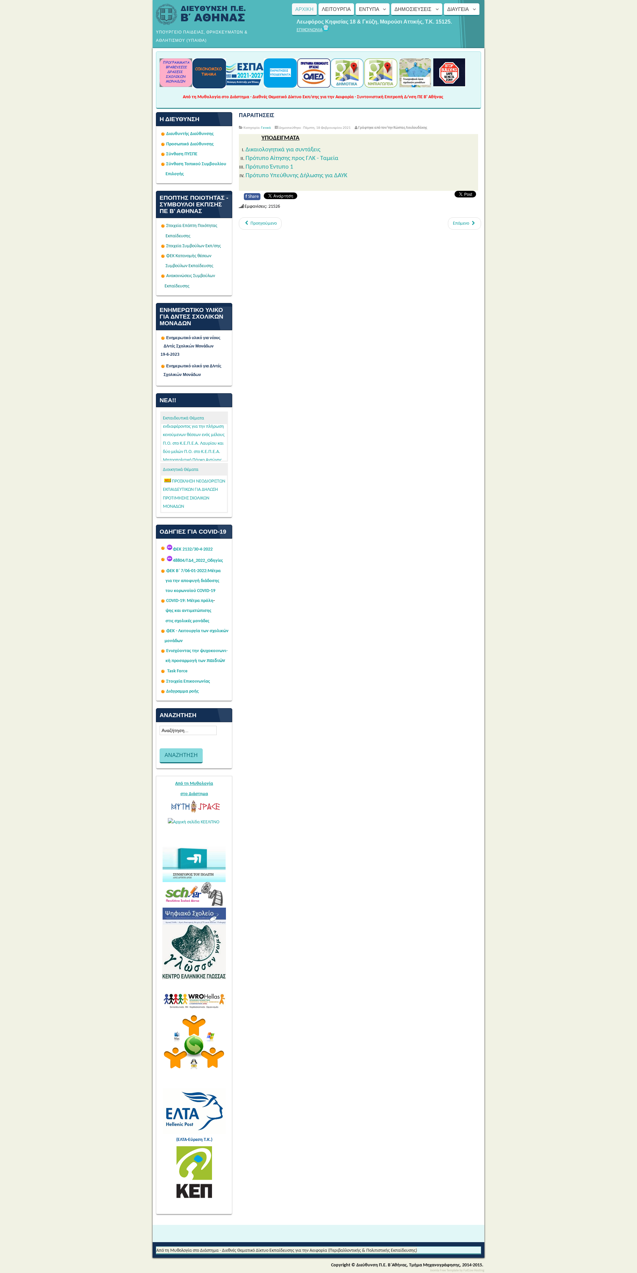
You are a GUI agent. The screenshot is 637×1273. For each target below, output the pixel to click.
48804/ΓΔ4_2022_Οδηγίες (198, 560)
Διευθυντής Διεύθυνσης (190, 133)
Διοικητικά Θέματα (180, 469)
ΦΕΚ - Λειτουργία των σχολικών (197, 631)
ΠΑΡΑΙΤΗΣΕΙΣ (256, 115)
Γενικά (266, 128)
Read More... (214, 508)
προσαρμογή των (189, 660)
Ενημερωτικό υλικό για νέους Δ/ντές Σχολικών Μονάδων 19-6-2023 (194, 346)
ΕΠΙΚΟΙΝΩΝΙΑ (309, 30)
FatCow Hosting (473, 1270)
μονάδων (174, 640)
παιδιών (216, 660)
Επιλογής (175, 174)
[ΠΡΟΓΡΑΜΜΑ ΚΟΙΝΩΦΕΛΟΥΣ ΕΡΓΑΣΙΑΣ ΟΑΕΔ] (313, 85)
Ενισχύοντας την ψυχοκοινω (194, 650)
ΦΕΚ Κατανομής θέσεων (188, 256)
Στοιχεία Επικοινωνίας (188, 681)
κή (168, 660)
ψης (170, 610)
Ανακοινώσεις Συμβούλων (190, 275)
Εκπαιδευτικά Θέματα (183, 418)
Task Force (177, 671)
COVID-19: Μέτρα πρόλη (189, 600)
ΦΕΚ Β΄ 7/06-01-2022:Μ (189, 570)
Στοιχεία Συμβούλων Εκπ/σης (193, 246)
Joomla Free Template (444, 1270)
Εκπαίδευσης (178, 236)
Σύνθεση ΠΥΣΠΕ (181, 154)
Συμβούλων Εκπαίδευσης (189, 265)
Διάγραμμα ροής (182, 691)
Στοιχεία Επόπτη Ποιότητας (191, 225)
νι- (225, 650)
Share (252, 196)
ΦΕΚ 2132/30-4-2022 (193, 549)
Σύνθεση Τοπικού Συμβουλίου (196, 164)
